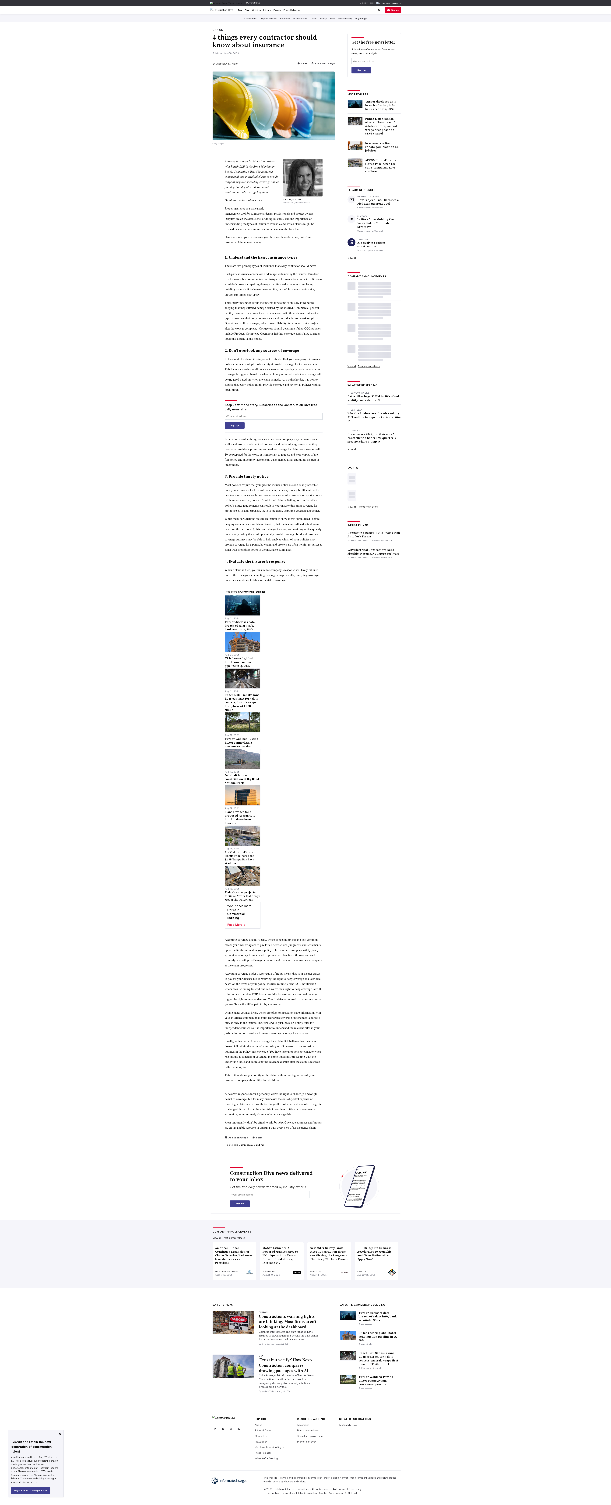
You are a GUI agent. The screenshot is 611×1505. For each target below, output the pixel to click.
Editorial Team (263, 1430)
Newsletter (261, 1441)
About (258, 1424)
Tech (332, 18)
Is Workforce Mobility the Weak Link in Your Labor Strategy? (375, 223)
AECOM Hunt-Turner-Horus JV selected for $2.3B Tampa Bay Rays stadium (380, 165)
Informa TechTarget (319, 1477)
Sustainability (345, 18)
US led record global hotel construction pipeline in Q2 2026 (377, 1336)
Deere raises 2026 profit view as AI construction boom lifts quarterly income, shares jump (372, 437)
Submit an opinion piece (310, 1436)
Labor (314, 18)
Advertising (303, 1424)
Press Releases (292, 10)
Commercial (250, 18)
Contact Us (261, 1436)
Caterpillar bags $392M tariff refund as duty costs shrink (373, 398)
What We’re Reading (266, 1458)
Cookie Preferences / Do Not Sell (338, 1493)
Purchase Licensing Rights (269, 1447)
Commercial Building (251, 1144)
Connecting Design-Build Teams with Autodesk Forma (374, 534)
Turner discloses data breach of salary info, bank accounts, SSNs (380, 105)
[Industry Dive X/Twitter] (231, 1429)
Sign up (395, 10)
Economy (285, 18)
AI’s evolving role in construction (371, 244)
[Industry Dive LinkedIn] (215, 1429)
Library (267, 10)
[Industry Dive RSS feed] (238, 1429)
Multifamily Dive (253, 3)
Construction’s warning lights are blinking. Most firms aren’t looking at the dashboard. (287, 1321)
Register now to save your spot (31, 1490)
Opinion (256, 10)
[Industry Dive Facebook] (223, 1429)
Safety (323, 18)
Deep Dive (244, 10)
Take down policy (307, 1493)
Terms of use (288, 1493)
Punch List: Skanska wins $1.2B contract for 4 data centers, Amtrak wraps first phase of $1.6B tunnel (381, 126)
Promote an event (368, 506)
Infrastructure (300, 18)
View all (352, 257)
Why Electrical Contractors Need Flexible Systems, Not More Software (374, 551)
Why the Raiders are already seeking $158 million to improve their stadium (374, 415)
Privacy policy (271, 1493)
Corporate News (268, 18)
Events (277, 10)
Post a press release (369, 366)
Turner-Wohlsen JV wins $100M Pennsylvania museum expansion (375, 1380)
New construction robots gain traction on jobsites (382, 146)
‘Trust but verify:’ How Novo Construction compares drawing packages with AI (285, 1365)
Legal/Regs (361, 18)
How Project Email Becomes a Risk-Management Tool (378, 202)
